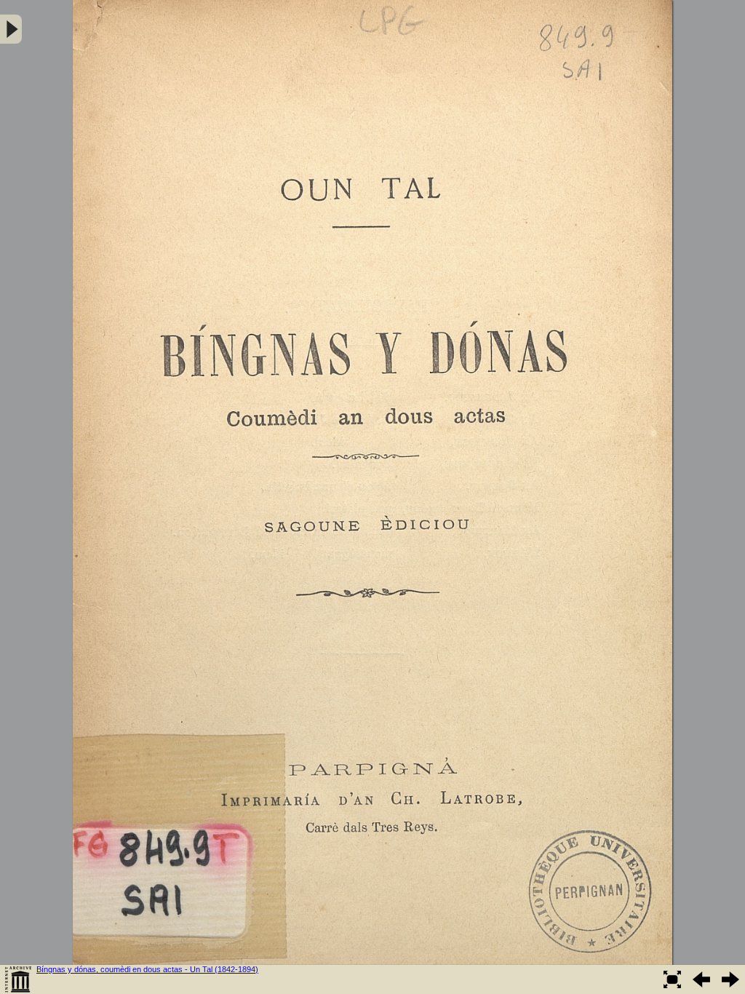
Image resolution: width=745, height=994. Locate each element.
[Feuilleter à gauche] (701, 979)
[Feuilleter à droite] (730, 979)
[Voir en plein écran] (672, 979)
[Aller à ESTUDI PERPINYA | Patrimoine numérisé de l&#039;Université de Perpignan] (18, 979)
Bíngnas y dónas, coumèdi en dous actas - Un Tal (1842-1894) (147, 969)
